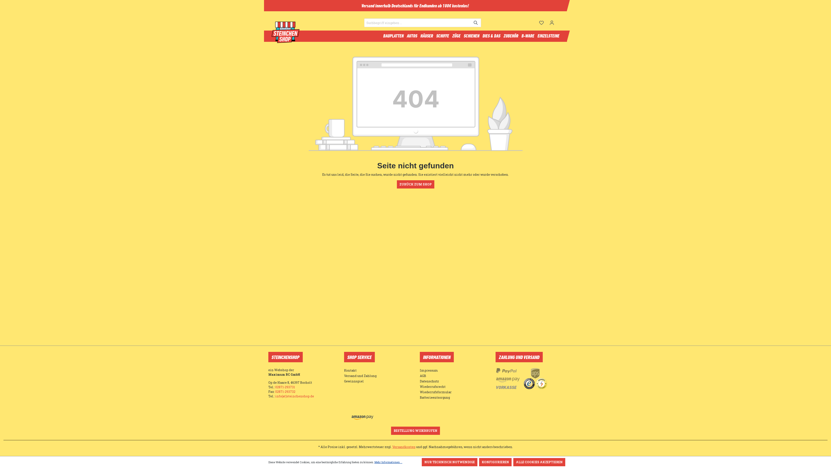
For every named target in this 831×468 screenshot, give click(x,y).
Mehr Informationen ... (388, 462)
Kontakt (350, 370)
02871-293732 (285, 392)
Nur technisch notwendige (449, 462)
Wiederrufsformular (436, 392)
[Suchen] (476, 22)
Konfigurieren (495, 462)
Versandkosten (404, 447)
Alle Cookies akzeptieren (539, 462)
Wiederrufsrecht (433, 387)
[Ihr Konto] (552, 22)
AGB (423, 376)
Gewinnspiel (354, 381)
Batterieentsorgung (435, 397)
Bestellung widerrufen (415, 431)
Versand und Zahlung (360, 376)
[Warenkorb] (560, 21)
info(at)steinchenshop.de (294, 396)
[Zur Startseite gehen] (285, 32)
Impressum (429, 370)
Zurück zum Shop (415, 184)
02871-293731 (285, 387)
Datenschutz (429, 381)
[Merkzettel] (541, 22)
